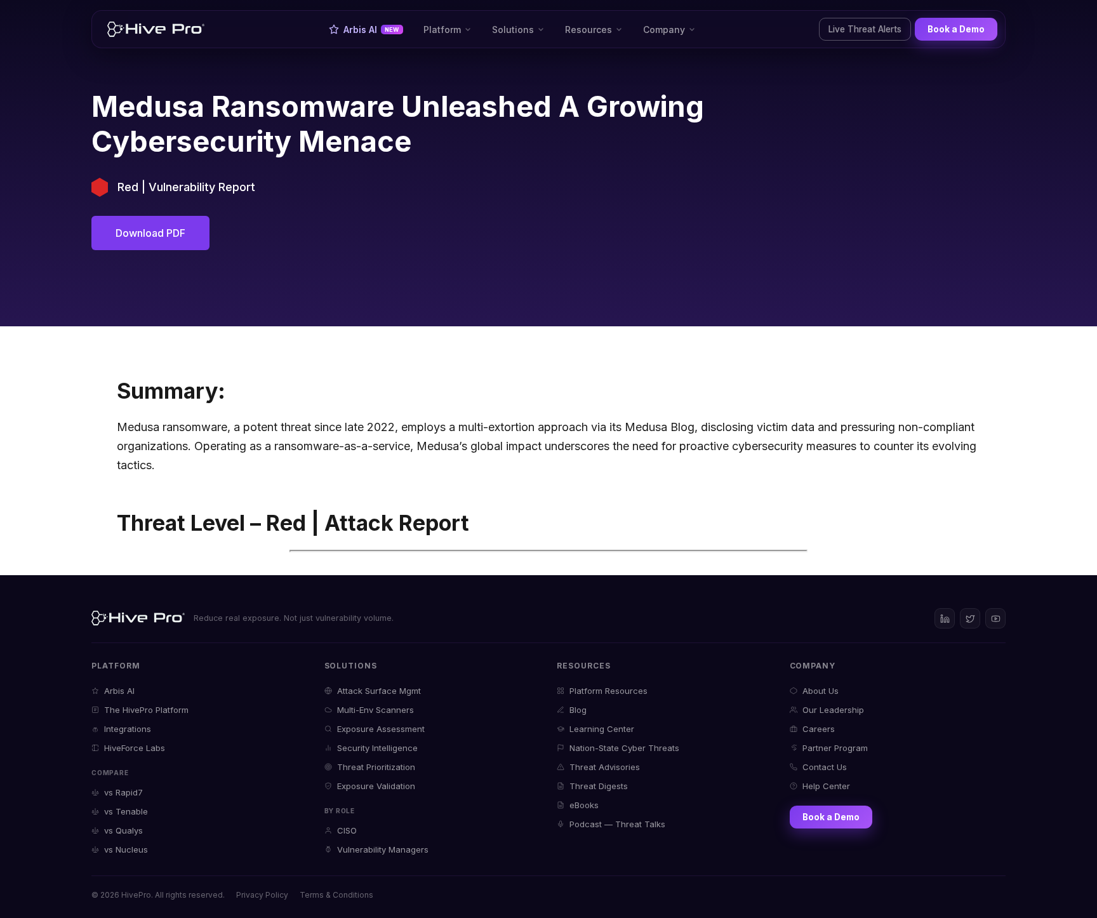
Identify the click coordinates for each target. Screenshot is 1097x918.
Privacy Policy (262, 895)
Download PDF (150, 233)
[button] (447, 29)
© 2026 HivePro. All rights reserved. (158, 895)
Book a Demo (956, 29)
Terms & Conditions (336, 895)
